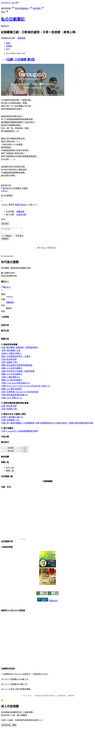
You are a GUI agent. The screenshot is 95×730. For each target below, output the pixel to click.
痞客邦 (18, 205)
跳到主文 (5, 26)
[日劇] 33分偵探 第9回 (20, 59)
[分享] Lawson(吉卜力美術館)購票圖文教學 (19, 431)
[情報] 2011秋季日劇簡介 (12, 368)
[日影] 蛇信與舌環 (9, 359)
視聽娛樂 (21, 38)
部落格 (9, 46)
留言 (23, 205)
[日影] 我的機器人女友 (11, 350)
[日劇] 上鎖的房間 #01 (10, 377)
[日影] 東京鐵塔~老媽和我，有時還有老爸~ (20, 347)
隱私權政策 (61, 696)
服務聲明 (71, 696)
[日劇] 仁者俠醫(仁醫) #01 (12, 417)
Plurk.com (23, 539)
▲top (3, 219)
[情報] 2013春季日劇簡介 (12, 389)
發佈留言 (5, 239)
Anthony (4, 191)
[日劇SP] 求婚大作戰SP (11, 353)
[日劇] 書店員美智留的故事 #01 (14, 395)
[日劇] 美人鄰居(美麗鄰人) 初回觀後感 (17, 423)
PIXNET (29, 696)
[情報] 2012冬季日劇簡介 (12, 374)
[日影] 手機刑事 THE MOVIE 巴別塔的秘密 (19, 392)
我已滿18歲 (6, 725)
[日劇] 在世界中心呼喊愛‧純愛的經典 (17, 371)
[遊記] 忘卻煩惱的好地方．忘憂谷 (15, 356)
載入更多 (5, 224)
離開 (14, 725)
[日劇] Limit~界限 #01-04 (11, 398)
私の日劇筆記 (13, 19)
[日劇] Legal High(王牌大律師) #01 (15, 383)
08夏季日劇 (21, 215)
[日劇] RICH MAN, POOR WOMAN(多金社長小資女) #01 (25, 386)
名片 (8, 49)
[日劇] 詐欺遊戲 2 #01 (10, 420)
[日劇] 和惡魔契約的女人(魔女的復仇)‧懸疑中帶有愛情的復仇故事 (64, 423)
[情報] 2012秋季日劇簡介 (12, 380)
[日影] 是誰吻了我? (9, 362)
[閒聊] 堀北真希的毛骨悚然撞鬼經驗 (16, 365)
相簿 (8, 43)
